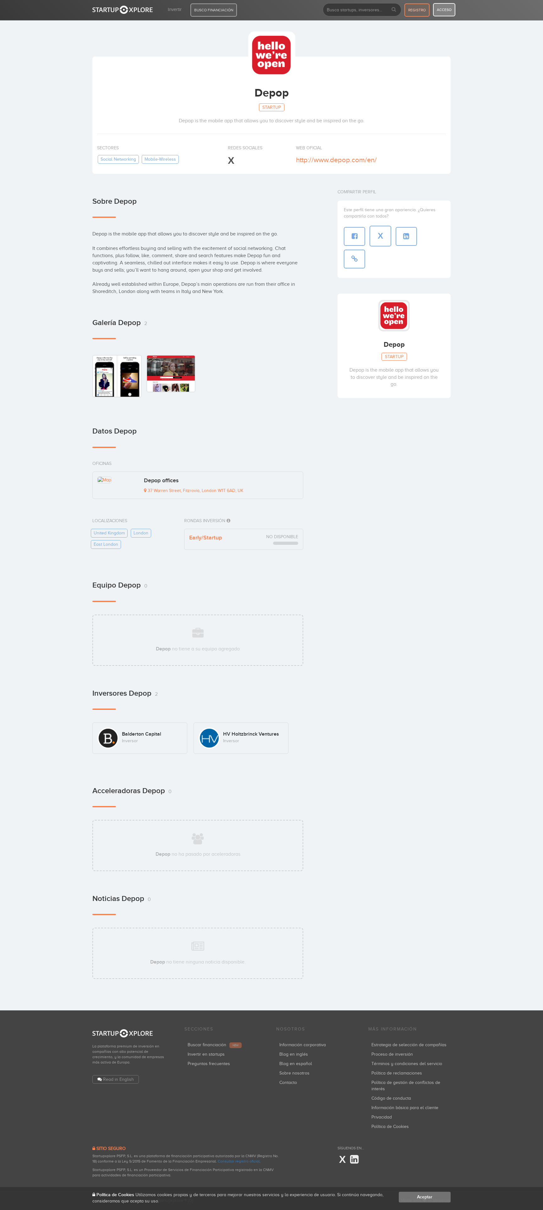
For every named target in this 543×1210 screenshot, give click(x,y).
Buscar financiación (213, 1044)
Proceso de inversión (392, 1054)
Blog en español (295, 1063)
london (141, 533)
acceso (444, 10)
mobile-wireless (160, 159)
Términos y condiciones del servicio (406, 1063)
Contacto (288, 1082)
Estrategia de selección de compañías (409, 1044)
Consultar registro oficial (239, 1161)
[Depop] (117, 376)
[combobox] (362, 9)
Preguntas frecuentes (209, 1063)
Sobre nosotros (294, 1073)
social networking (118, 159)
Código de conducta (391, 1098)
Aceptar (424, 1197)
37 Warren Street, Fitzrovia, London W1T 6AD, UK (194, 490)
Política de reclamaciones (396, 1073)
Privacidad (381, 1117)
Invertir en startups (206, 1054)
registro (417, 10)
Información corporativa (302, 1044)
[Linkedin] (354, 1159)
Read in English (118, 1079)
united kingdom (109, 533)
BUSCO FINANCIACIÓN (213, 10)
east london (106, 544)
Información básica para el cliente (404, 1107)
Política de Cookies (390, 1126)
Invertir (175, 9)
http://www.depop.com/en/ (336, 160)
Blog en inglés (293, 1054)
